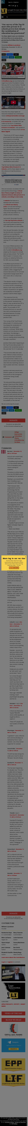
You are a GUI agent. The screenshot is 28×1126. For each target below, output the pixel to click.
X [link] (25, 557)
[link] (14, 557)
